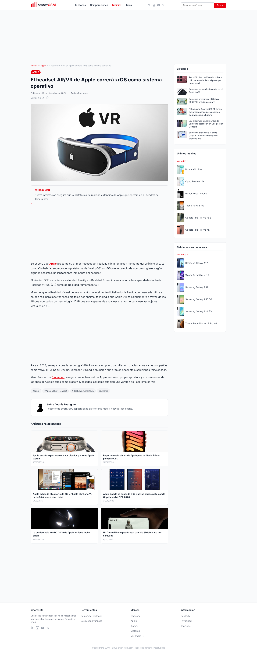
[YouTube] (158, 5)
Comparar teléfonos (91, 616)
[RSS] (163, 5)
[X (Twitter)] (149, 5)
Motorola (135, 630)
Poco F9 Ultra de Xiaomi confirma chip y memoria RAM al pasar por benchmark (205, 80)
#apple (36, 391)
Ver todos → (182, 161)
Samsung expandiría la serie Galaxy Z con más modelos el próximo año (203, 135)
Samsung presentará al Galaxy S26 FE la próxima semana (204, 100)
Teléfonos (80, 5)
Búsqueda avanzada (91, 620)
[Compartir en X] (43, 97)
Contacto (186, 616)
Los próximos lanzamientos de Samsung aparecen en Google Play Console (206, 124)
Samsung (136, 616)
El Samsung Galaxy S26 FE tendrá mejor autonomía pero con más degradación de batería (206, 112)
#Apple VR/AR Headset (55, 391)
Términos (186, 626)
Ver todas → (137, 636)
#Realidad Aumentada (83, 391)
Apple (43, 65)
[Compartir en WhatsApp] (47, 97)
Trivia (129, 5)
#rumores (103, 391)
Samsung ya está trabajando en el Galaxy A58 (206, 90)
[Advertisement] (99, 232)
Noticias (117, 5)
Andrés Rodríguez (79, 93)
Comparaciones (99, 5)
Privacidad (186, 620)
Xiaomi (134, 626)
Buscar (220, 5)
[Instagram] (154, 5)
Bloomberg (58, 377)
